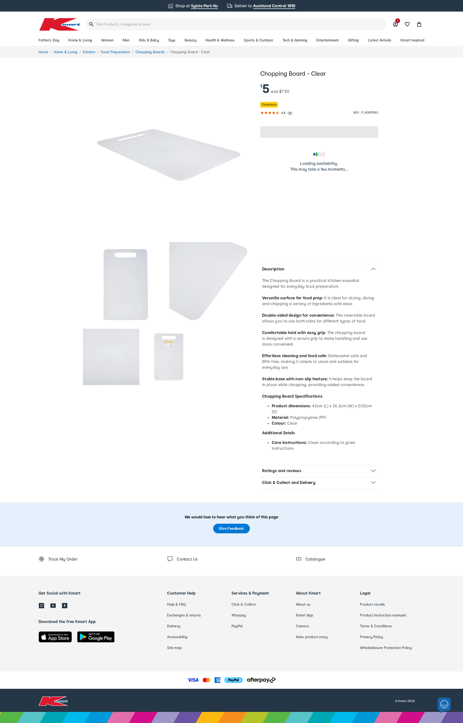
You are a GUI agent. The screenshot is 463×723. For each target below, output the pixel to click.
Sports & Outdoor (258, 40)
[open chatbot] (444, 705)
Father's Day (49, 40)
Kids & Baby (149, 40)
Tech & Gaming (295, 40)
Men (126, 40)
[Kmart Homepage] (59, 24)
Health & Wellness (220, 40)
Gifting (353, 40)
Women (107, 40)
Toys (172, 40)
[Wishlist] (407, 24)
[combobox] (236, 24)
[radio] (168, 155)
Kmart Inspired (412, 40)
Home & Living (80, 40)
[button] (419, 24)
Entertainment (327, 40)
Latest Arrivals (379, 40)
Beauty (190, 40)
